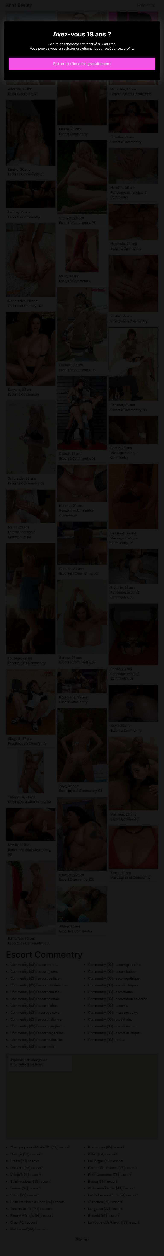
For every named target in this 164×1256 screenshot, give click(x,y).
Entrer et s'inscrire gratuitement (82, 63)
